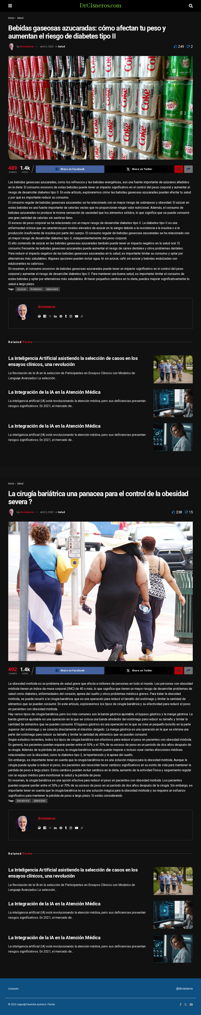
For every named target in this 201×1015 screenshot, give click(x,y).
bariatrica (23, 800)
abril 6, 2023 (47, 46)
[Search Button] (191, 6)
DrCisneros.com (100, 6)
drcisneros (27, 46)
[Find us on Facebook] (180, 1004)
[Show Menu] (10, 6)
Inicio (11, 18)
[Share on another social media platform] (188, 169)
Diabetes (36, 289)
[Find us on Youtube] (191, 1004)
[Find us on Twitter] (185, 1004)
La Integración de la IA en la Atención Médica (54, 392)
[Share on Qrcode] (179, 169)
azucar (21, 289)
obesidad (52, 289)
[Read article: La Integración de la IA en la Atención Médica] (173, 403)
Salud (20, 18)
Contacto (13, 988)
